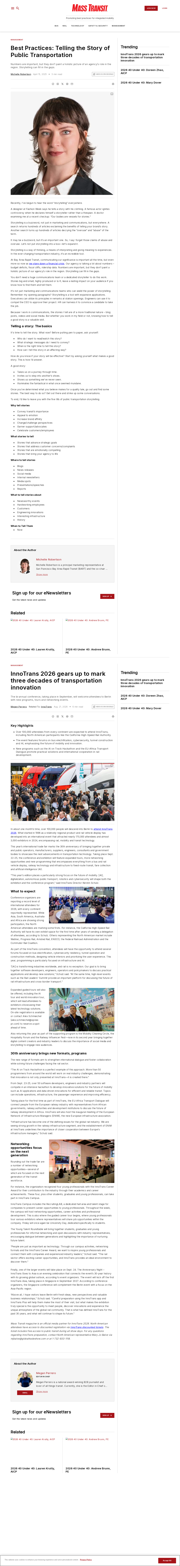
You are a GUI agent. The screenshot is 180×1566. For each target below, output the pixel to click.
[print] (113, 84)
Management (118, 26)
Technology (77, 26)
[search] (18, 8)
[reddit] (67, 84)
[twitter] (62, 84)
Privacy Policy (86, 1560)
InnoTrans (46, 706)
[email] (72, 84)
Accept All (167, 1561)
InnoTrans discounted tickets (86, 1327)
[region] (90, 1560)
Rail (65, 26)
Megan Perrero (19, 706)
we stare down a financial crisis (46, 263)
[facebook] (53, 84)
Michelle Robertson (21, 74)
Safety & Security (98, 26)
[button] (13, 8)
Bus (57, 26)
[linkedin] (57, 84)
